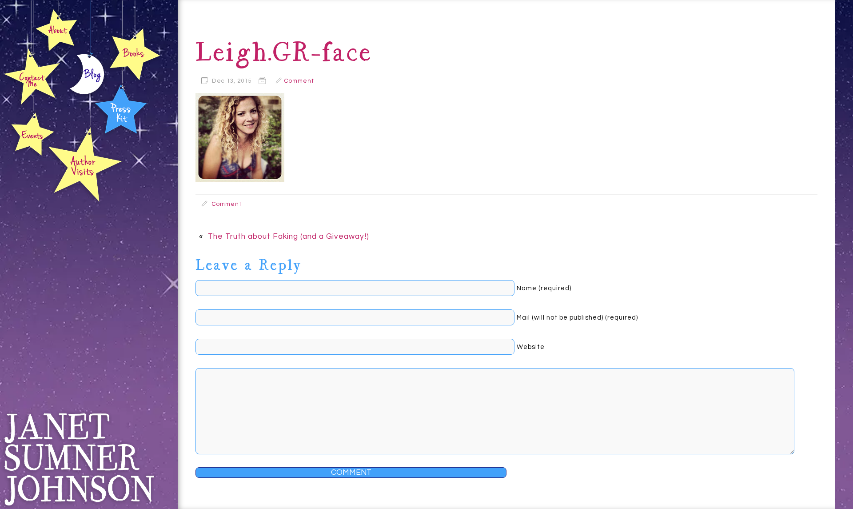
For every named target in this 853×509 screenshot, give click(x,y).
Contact (32, 76)
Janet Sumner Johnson (78, 459)
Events (31, 134)
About (56, 29)
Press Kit (120, 107)
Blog (87, 76)
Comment (299, 81)
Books (134, 54)
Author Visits (85, 164)
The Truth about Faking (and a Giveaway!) (288, 236)
